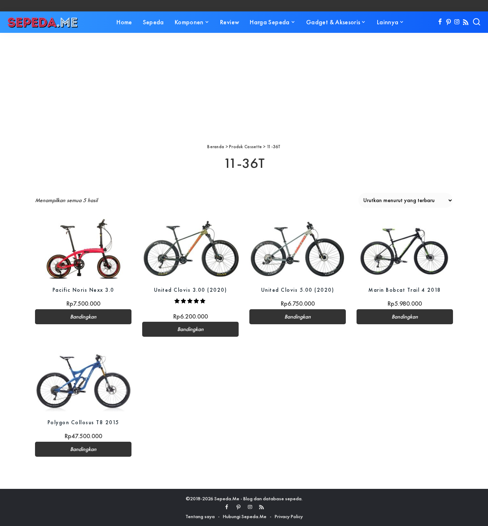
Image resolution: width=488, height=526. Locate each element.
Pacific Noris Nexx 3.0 (83, 289)
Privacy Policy (289, 516)
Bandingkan (83, 316)
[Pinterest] (448, 22)
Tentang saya (200, 516)
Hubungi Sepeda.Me (245, 516)
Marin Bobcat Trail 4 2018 (404, 289)
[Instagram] (457, 22)
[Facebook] (440, 22)
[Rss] (466, 22)
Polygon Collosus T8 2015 (83, 422)
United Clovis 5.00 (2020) (297, 289)
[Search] (476, 22)
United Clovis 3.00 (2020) (190, 289)
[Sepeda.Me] (43, 22)
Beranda (215, 147)
